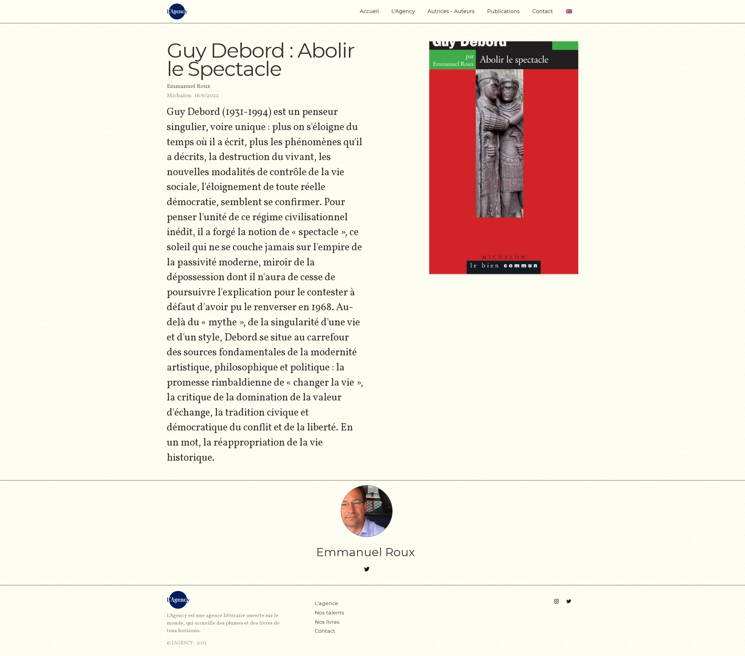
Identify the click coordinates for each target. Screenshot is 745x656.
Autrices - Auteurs (451, 11)
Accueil (369, 11)
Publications (503, 11)
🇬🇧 (569, 11)
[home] (177, 12)
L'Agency (403, 11)
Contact (542, 11)
